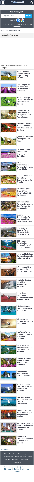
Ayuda (13, 467)
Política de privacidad (21, 469)
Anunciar (17, 471)
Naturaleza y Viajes (24, 454)
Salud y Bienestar (9, 454)
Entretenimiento (20, 457)
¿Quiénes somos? (25, 467)
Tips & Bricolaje (8, 457)
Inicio (2, 30)
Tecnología (17, 462)
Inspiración (24, 460)
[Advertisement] (17, 51)
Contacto (5, 467)
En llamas (15, 460)
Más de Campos (5, 449)
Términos (25, 24)
